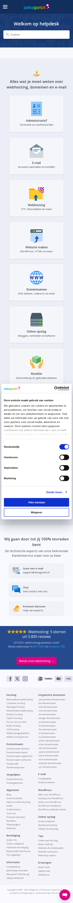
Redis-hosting (13, 725)
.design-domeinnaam (49, 718)
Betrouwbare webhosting (19, 699)
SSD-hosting (12, 729)
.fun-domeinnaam (47, 729)
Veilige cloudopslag (48, 828)
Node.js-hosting (14, 714)
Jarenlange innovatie (17, 870)
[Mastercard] (58, 679)
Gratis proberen (46, 782)
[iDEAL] (45, 679)
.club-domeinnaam (47, 706)
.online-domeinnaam (49, 740)
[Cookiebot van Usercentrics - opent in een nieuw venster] (54, 388)
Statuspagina (13, 824)
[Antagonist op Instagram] (25, 679)
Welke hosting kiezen (17, 736)
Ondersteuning (43, 893)
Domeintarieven (14, 779)
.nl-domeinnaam (46, 733)
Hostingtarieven (14, 782)
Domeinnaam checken (18, 748)
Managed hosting (15, 706)
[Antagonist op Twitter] (17, 679)
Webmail (10, 828)
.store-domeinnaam (48, 755)
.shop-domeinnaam (48, 744)
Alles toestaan (36, 502)
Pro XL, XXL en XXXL (16, 721)
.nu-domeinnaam (47, 736)
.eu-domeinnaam (47, 721)
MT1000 (39, 646)
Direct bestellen (14, 798)
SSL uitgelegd (13, 854)
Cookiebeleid (13, 866)
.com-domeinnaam (47, 710)
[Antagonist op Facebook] (9, 679)
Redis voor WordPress (49, 801)
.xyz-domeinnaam (47, 766)
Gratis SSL (11, 839)
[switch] (64, 457)
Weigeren (36, 512)
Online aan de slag (48, 840)
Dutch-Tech (44, 867)
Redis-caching (45, 844)
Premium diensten (15, 817)
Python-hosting (14, 718)
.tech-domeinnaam (48, 759)
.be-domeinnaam (47, 703)
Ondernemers (13, 809)
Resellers (11, 820)
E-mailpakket (44, 778)
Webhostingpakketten (17, 733)
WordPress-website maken (52, 809)
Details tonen (54, 492)
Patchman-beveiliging (17, 847)
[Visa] (68, 679)
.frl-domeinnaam (46, 725)
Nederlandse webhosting (19, 710)
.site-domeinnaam (47, 748)
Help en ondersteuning (18, 801)
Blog (8, 794)
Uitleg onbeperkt (15, 877)
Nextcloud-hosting (47, 825)
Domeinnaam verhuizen (18, 759)
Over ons (11, 813)
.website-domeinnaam (49, 763)
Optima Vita (44, 870)
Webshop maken (47, 855)
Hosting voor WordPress (50, 798)
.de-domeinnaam (47, 714)
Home (9, 805)
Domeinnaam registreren (19, 756)
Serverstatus (57, 893)
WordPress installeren (49, 805)
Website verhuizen (48, 851)
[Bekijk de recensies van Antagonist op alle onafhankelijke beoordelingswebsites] (17, 631)
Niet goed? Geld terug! (17, 874)
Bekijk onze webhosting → (36, 661)
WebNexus (44, 874)
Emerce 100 (57, 646)
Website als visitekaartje (50, 847)
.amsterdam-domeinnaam (51, 699)
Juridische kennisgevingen (22, 893)
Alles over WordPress (49, 794)
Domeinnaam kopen (17, 752)
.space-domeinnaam (48, 751)
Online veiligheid (15, 843)
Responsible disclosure (18, 851)
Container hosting (15, 703)
